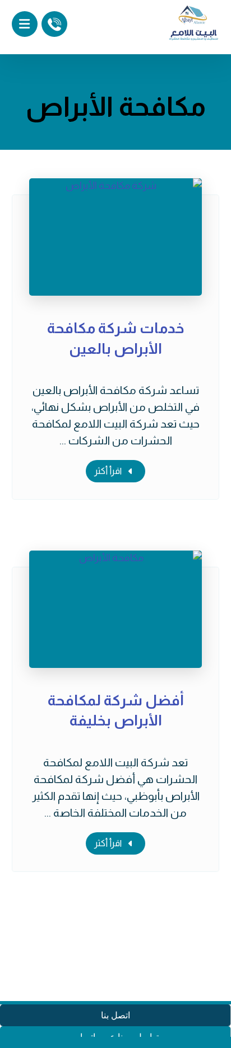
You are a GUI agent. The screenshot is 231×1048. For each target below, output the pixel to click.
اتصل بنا (115, 1015)
